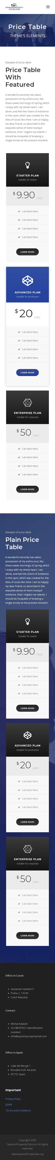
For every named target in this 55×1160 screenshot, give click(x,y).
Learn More (27, 251)
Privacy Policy (13, 1099)
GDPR (8, 1104)
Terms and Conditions (18, 1110)
